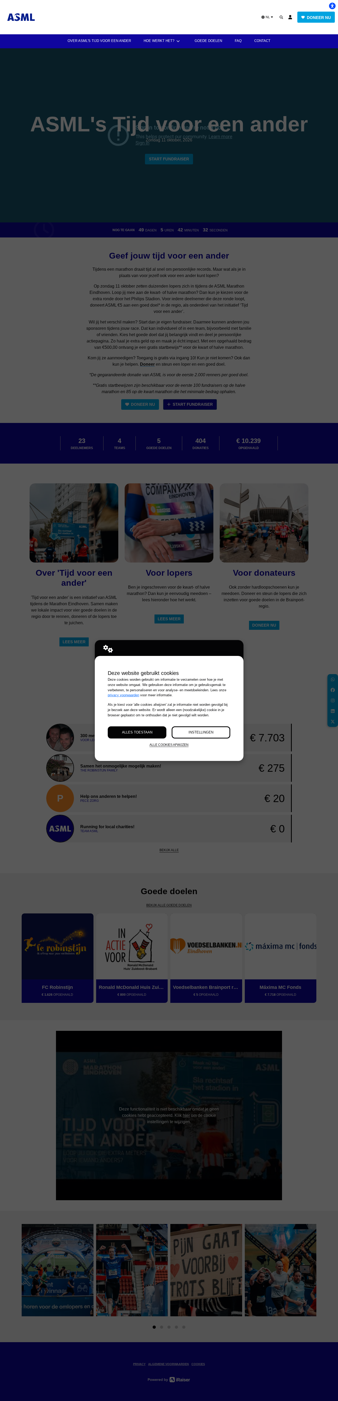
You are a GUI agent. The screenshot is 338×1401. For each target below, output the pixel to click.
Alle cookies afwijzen (169, 744)
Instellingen (201, 732)
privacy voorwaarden (123, 695)
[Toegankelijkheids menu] (332, 6)
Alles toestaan (137, 732)
